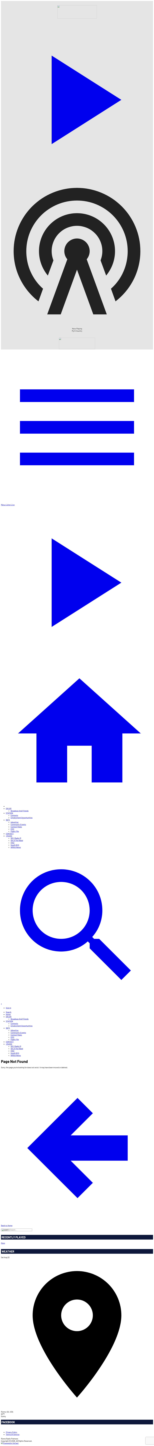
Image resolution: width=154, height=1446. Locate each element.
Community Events (18, 824)
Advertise (14, 822)
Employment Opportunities (21, 817)
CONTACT (10, 833)
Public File (15, 831)
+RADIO (9, 836)
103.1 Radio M (16, 838)
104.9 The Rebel (17, 840)
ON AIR (8, 808)
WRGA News (16, 847)
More (3, 1243)
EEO (12, 829)
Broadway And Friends (20, 811)
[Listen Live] (77, 98)
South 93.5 (15, 845)
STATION (9, 813)
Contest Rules (16, 827)
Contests (14, 815)
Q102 (12, 843)
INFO (8, 820)
